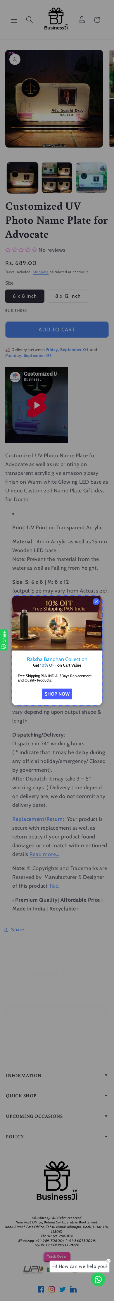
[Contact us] (98, 1279)
